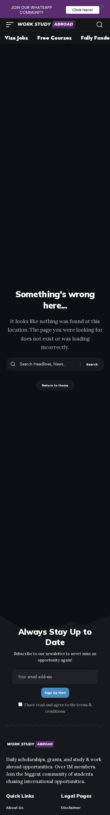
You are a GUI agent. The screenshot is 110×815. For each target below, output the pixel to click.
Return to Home (55, 385)
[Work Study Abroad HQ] (46, 24)
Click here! (82, 10)
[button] (11, 24)
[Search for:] (47, 364)
